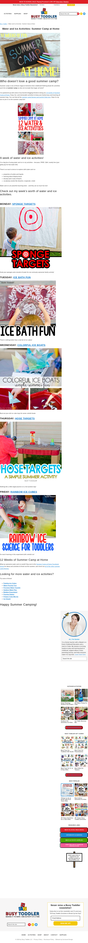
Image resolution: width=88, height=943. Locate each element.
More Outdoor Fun (74, 727)
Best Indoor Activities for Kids (80, 798)
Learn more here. (80, 654)
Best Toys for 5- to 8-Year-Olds (67, 769)
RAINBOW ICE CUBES (23, 492)
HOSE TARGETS (25, 418)
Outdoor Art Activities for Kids (67, 721)
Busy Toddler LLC (27, 939)
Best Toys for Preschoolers (79, 751)
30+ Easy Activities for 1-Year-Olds (67, 818)
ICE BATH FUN (22, 277)
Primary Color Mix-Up (10, 596)
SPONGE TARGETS (24, 204)
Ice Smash (7, 599)
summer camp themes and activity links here (36, 97)
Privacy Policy (38, 939)
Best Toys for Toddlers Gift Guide (67, 751)
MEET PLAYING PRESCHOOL (74, 830)
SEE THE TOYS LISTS (74, 775)
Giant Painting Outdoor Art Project (67, 703)
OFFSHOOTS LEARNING (74, 835)
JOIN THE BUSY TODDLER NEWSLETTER (74, 845)
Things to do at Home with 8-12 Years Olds (66, 799)
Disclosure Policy (49, 939)
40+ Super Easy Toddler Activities (80, 818)
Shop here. (59, 1)
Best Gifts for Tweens (79, 769)
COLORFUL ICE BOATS (31, 345)
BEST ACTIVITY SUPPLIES (74, 840)
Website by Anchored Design (64, 939)
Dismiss (66, 1)
